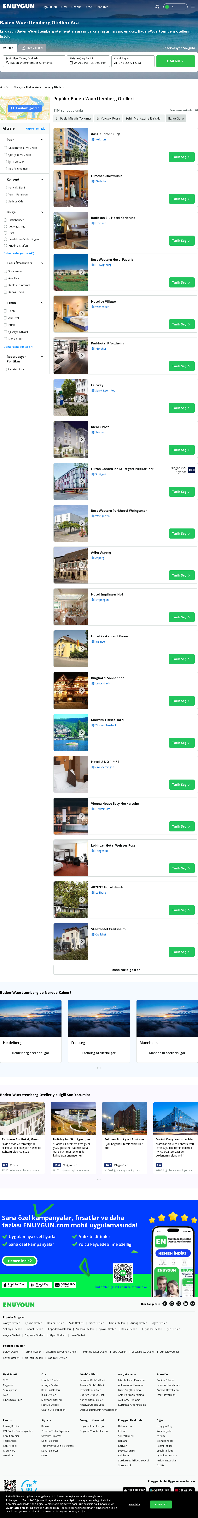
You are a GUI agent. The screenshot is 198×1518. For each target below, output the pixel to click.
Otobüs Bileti (88, 1374)
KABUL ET (161, 1504)
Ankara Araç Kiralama (130, 1385)
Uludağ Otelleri (138, 1323)
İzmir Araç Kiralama (129, 1390)
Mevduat (8, 1455)
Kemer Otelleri (55, 1323)
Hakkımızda (125, 1426)
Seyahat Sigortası (51, 1436)
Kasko (45, 1426)
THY (5, 1380)
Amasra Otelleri (85, 1329)
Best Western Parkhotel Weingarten (119, 511)
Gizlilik (160, 1465)
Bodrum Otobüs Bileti (92, 1395)
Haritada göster (27, 108)
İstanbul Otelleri (50, 1380)
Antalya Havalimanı (168, 1390)
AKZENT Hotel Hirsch (107, 887)
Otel (8, 87)
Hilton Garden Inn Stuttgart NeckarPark (122, 469)
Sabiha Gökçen (166, 1380)
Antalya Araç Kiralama (131, 1395)
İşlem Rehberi (165, 1440)
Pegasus (8, 1385)
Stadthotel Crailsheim (108, 929)
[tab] (8, 48)
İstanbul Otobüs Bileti (92, 1380)
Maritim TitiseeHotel (107, 720)
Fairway (97, 385)
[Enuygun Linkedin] (185, 1304)
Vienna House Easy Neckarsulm (115, 803)
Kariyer (122, 1445)
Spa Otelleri (119, 1351)
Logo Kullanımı (126, 1450)
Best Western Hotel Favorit (112, 259)
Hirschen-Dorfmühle (107, 176)
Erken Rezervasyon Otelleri (62, 1351)
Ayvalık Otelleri (107, 1329)
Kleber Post (100, 427)
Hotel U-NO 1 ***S (105, 762)
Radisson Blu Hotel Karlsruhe (113, 218)
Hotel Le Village (103, 301)
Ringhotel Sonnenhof (107, 678)
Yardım (161, 1436)
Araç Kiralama (127, 1374)
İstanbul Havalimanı (168, 1385)
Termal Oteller (32, 1351)
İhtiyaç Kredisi (11, 1426)
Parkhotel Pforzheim (107, 343)
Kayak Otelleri (11, 1358)
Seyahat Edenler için (92, 1426)
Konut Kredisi (11, 1436)
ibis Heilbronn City (105, 134)
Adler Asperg (101, 552)
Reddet (64, 1507)
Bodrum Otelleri (50, 1390)
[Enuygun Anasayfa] (18, 7)
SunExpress (10, 1390)
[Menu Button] (175, 6)
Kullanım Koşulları (167, 1460)
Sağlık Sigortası (50, 1440)
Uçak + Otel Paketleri (53, 1409)
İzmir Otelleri (48, 1395)
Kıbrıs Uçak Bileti (12, 1400)
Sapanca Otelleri (34, 1335)
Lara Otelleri (78, 1335)
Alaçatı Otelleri (11, 1335)
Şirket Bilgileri (126, 1436)
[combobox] (36, 63)
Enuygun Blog (164, 1426)
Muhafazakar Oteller (95, 1351)
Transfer (162, 1374)
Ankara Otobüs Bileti (92, 1385)
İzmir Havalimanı (166, 1395)
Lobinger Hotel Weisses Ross (113, 845)
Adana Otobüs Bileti (91, 1400)
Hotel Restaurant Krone (109, 636)
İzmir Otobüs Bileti (90, 1390)
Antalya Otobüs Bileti (92, 1404)
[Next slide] (82, 147)
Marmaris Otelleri (51, 1400)
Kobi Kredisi (10, 1445)
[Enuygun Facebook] (164, 1304)
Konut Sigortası (50, 1450)
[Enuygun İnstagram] (171, 1304)
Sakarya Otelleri (12, 1329)
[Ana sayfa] (1, 87)
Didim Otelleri (96, 1323)
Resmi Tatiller (164, 1445)
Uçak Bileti (10, 1374)
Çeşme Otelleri (33, 1323)
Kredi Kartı (9, 1450)
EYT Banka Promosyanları (18, 1431)
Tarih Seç (179, 157)
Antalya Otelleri (50, 1385)
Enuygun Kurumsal (92, 1420)
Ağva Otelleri (159, 1323)
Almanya (18, 87)
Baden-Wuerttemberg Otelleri (45, 87)
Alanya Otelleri (11, 1323)
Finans (7, 1420)
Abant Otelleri (35, 1329)
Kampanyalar (164, 1431)
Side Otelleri (76, 1323)
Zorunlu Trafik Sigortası (55, 1431)
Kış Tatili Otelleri (34, 1358)
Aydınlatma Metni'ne (19, 1507)
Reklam (122, 1440)
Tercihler (134, 1504)
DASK (44, 1455)
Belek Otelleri (129, 1329)
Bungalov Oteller (169, 1351)
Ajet (5, 1395)
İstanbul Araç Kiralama (131, 1380)
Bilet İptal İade (165, 1450)
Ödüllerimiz (124, 1455)
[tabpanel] (99, 62)
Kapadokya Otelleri (59, 1329)
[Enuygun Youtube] (192, 1304)
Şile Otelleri (173, 1329)
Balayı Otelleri (11, 1351)
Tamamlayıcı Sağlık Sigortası (57, 1445)
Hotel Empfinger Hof (107, 594)
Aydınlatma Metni (167, 1455)
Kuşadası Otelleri (152, 1329)
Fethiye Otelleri (50, 1404)
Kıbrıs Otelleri (117, 1323)
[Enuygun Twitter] (178, 1304)
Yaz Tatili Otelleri (57, 1358)
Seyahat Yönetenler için (94, 1431)
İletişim (122, 1431)
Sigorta (46, 1420)
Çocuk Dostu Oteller (143, 1351)
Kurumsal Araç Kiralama (132, 1404)
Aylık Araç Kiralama (129, 1400)
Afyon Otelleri (58, 1335)
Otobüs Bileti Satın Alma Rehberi (99, 1409)
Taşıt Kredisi (10, 1440)
